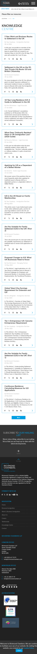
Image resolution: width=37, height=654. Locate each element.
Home (9, 18)
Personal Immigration (8, 508)
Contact (4, 528)
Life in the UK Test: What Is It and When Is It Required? (23, 9)
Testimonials (5, 522)
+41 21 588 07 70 (8, 577)
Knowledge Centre (7, 525)
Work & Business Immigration (11, 511)
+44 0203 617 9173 (9, 557)
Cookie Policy (29, 648)
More (18, 417)
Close (19, 650)
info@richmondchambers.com (12, 559)
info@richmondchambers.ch (11, 579)
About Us (4, 515)
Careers (4, 518)
